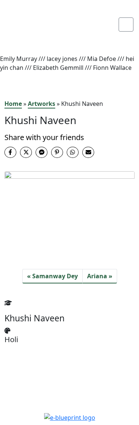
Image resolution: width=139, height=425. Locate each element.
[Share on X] (26, 152)
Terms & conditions (69, 393)
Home (13, 104)
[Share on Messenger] (41, 152)
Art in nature (44, 30)
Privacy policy (70, 402)
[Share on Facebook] (10, 152)
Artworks (41, 104)
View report (43, 39)
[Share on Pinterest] (57, 152)
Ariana (97, 276)
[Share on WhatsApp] (73, 152)
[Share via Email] (88, 152)
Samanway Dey (55, 276)
